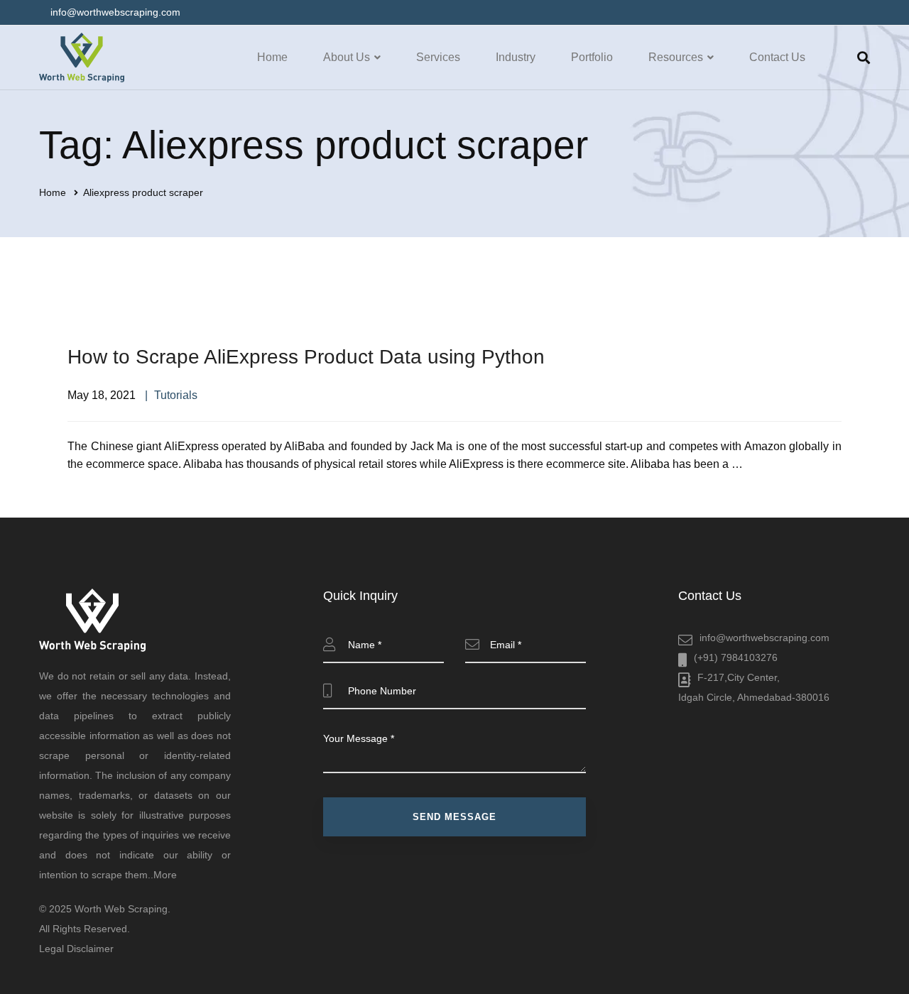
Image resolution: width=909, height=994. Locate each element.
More (165, 874)
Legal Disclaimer (76, 948)
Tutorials (175, 395)
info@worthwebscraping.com (764, 637)
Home (52, 192)
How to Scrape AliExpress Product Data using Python (306, 357)
